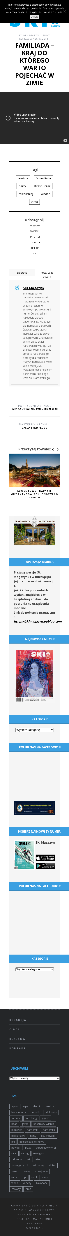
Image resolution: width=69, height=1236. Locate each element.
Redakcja (17, 1020)
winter (45, 1177)
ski (28, 1159)
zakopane (42, 1183)
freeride (16, 1118)
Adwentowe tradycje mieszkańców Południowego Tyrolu (34, 494)
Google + (34, 242)
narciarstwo (18, 1135)
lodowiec (16, 1130)
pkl (13, 1141)
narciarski (32, 1130)
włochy (27, 1183)
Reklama (17, 1039)
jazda (25, 1124)
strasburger (42, 186)
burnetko (36, 1112)
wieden (45, 194)
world (14, 1183)
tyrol (34, 1177)
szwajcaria (41, 1171)
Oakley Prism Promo (34, 426)
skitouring (38, 1165)
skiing (38, 1159)
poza (28, 1147)
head (14, 1124)
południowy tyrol (46, 1147)
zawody (16, 1189)
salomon (16, 1159)
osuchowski (48, 1135)
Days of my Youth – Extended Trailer (34, 407)
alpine (14, 1106)
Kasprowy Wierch (43, 1124)
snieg (27, 1171)
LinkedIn (34, 248)
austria (23, 178)
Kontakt (17, 1048)
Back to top (33, 1228)
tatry (14, 1177)
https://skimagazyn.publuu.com (38, 621)
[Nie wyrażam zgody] (64, 11)
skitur (52, 1165)
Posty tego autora (47, 274)
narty (22, 186)
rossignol (38, 1153)
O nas (14, 1029)
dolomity (51, 1112)
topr (24, 1177)
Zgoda (34, 17)
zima (34, 202)
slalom (15, 1171)
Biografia (22, 272)
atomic (37, 1106)
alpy (25, 1106)
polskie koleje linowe (32, 1141)
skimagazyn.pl (19, 1165)
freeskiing (31, 1118)
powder (15, 1147)
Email (34, 253)
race (14, 1153)
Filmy (46, 35)
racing (25, 1153)
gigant (45, 1118)
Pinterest (34, 237)
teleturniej (26, 194)
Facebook (34, 225)
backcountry (18, 1112)
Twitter (34, 231)
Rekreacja (25, 38)
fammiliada (43, 178)
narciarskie (49, 1130)
